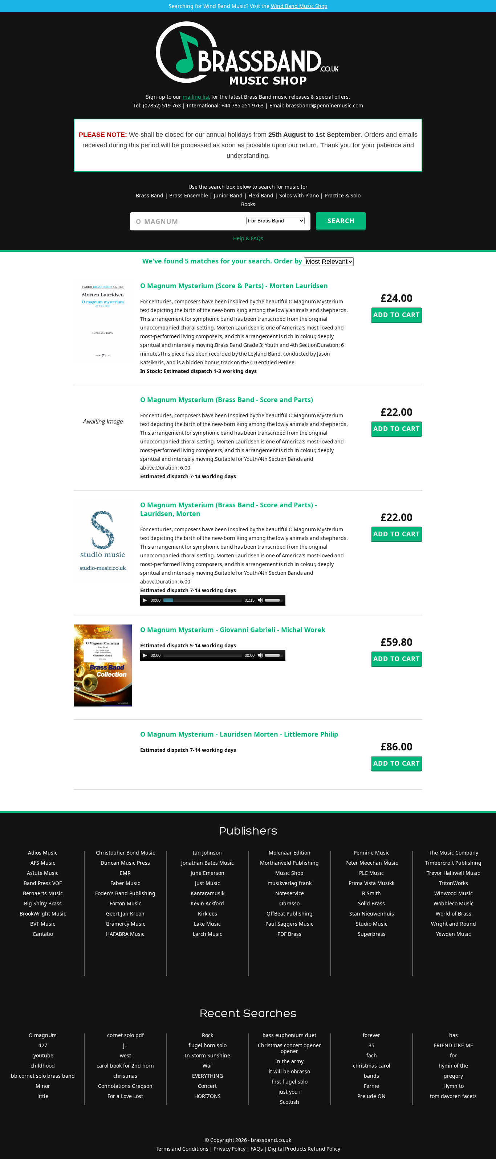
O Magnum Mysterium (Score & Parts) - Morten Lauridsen (234, 285)
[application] (212, 600)
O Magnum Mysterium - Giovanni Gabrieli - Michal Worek (232, 629)
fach (371, 1055)
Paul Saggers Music (289, 923)
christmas (125, 1075)
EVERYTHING (207, 1075)
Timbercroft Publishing (453, 862)
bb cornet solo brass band (43, 1075)
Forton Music (125, 903)
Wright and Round (453, 923)
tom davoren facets (453, 1096)
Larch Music (207, 933)
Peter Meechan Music (371, 862)
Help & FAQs (248, 238)
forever (371, 1035)
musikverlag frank (290, 883)
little (42, 1096)
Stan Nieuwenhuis (371, 913)
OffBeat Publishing (290, 913)
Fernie (371, 1085)
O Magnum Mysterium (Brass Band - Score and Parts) (226, 399)
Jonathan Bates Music (207, 862)
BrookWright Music (43, 913)
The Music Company (453, 852)
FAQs (257, 1148)
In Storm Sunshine (207, 1055)
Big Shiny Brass (43, 903)
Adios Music (42, 852)
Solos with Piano (299, 195)
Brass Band (149, 195)
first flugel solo (290, 1081)
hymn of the (453, 1065)
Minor (43, 1085)
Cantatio (43, 933)
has (453, 1035)
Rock (207, 1035)
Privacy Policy (229, 1148)
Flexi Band (260, 195)
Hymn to (453, 1085)
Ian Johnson (207, 852)
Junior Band (228, 195)
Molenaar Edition (289, 852)
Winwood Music (453, 893)
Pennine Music (372, 852)
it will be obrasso (289, 1071)
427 (42, 1045)
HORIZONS (207, 1096)
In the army (289, 1061)
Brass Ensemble (188, 195)
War (207, 1065)
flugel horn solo (207, 1045)
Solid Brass (371, 903)
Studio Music (371, 923)
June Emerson (207, 872)
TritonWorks (453, 883)
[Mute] (260, 600)
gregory (453, 1075)
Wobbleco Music (453, 903)
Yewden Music (453, 933)
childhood (43, 1065)
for (453, 1055)
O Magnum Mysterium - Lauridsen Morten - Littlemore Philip (239, 734)
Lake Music (207, 923)
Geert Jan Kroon (125, 913)
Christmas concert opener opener (289, 1048)
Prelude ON (371, 1096)
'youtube (42, 1055)
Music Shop (289, 872)
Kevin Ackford (207, 903)
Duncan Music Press (125, 862)
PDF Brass (289, 933)
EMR (125, 872)
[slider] (275, 599)
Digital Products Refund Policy (304, 1148)
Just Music (207, 883)
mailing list (196, 96)
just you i (290, 1091)
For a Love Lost (125, 1096)
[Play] (145, 600)
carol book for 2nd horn (125, 1065)
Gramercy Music (125, 923)
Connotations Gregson (125, 1085)
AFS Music (43, 862)
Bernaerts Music (43, 893)
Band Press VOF (43, 883)
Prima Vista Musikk (371, 883)
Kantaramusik (207, 893)
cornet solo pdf (125, 1035)
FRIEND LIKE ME (453, 1045)
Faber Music (125, 883)
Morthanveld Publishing (289, 862)
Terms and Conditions (182, 1148)
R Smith (371, 893)
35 (371, 1045)
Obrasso (289, 903)
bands (371, 1075)
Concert (207, 1085)
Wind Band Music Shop (299, 6)
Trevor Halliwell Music (453, 872)
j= (125, 1045)
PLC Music (371, 872)
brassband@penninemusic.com (324, 105)
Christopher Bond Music (125, 852)
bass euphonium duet (289, 1035)
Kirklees (207, 913)
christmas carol (371, 1065)
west (125, 1055)
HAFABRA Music (125, 933)
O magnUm (43, 1035)
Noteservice (289, 893)
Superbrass (372, 933)
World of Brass (453, 913)
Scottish (289, 1101)
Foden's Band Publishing (125, 893)
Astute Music (42, 872)
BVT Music (42, 923)
